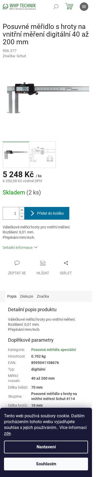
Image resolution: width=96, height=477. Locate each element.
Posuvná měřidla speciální (53, 350)
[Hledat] (56, 6)
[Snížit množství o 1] (21, 216)
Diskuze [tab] (26, 296)
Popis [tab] (12, 296)
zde (7, 433)
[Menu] (84, 6)
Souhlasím (46, 463)
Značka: (14, 56)
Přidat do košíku (50, 213)
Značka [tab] (43, 296)
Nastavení (46, 446)
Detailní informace (18, 247)
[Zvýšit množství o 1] (21, 210)
